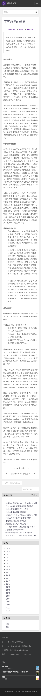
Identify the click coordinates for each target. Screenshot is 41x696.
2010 (8, 593)
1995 (8, 611)
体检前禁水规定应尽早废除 (15, 521)
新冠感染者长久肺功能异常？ (16, 524)
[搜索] (36, 12)
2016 (8, 578)
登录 (8, 627)
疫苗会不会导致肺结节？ (15, 530)
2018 (8, 572)
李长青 (21, 29)
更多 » (34, 495)
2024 (8, 554)
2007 (8, 596)
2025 (8, 551)
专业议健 (30, 29)
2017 (8, 575)
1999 (8, 608)
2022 (8, 560)
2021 (8, 563)
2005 (8, 599)
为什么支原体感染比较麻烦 (15, 512)
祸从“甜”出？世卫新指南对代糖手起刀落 (21, 535)
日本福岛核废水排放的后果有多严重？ (20, 527)
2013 (8, 587)
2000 (8, 605)
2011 (8, 590)
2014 (8, 584)
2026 (8, 549)
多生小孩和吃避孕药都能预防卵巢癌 (19, 506)
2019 (8, 569)
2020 (8, 566)
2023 (8, 557)
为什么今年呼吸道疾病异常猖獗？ (18, 518)
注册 (8, 624)
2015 (8, 581)
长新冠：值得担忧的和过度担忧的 (18, 532)
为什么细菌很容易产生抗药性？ (17, 509)
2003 (8, 602)
